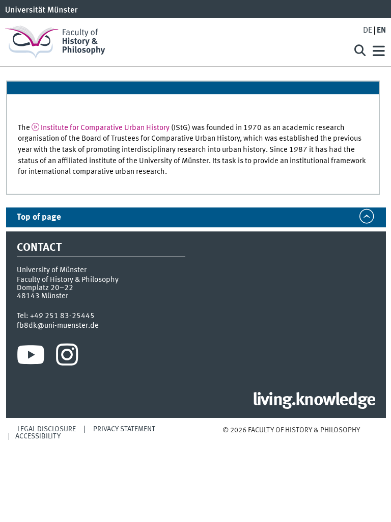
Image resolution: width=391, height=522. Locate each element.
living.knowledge (314, 401)
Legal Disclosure (46, 429)
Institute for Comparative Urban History (105, 128)
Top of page (39, 217)
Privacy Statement (124, 429)
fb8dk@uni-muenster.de (58, 326)
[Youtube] (31, 357)
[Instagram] (67, 357)
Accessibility (38, 436)
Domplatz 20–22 (45, 288)
